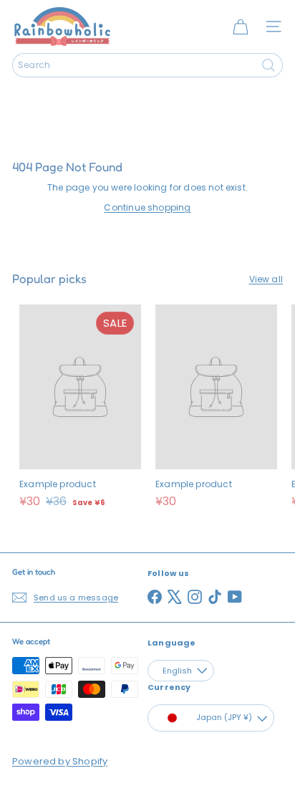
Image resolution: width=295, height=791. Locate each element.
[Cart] (240, 26)
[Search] (268, 65)
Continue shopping (147, 207)
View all (266, 279)
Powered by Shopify (59, 761)
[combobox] (147, 65)
